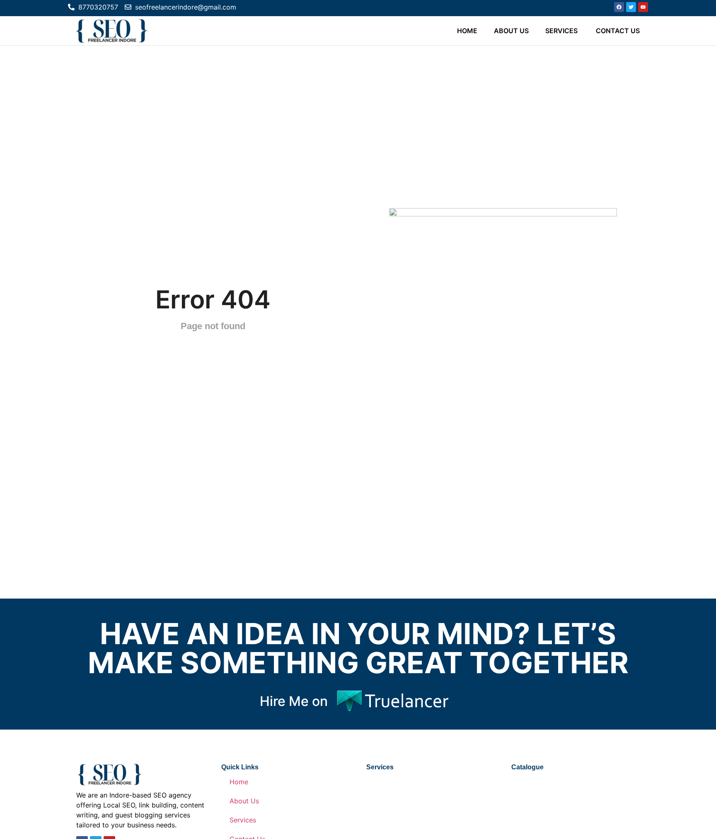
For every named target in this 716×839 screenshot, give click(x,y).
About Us (511, 31)
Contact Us (618, 31)
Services (562, 31)
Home (467, 31)
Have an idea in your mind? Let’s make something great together (358, 648)
